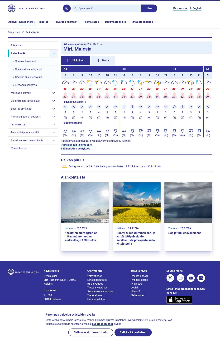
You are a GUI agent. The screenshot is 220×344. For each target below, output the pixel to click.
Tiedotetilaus (94, 295)
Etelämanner (137, 295)
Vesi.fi (134, 287)
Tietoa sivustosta (97, 287)
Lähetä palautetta (97, 279)
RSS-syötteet (95, 283)
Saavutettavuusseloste (100, 291)
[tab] (75, 60)
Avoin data (136, 283)
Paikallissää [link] (32, 32)
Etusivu (12, 21)
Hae (149, 8)
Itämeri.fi (135, 291)
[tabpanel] (136, 101)
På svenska (180, 8)
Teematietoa (91, 21)
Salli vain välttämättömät (91, 332)
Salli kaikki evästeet (133, 332)
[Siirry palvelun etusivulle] (33, 8)
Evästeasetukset (96, 299)
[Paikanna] (67, 8)
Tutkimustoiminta (115, 21)
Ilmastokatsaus (139, 279)
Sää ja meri (26, 21)
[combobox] (108, 8)
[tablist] (136, 60)
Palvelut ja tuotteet (65, 21)
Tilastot (43, 21)
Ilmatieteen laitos (142, 21)
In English (195, 8)
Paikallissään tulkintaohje (76, 144)
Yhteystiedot (94, 275)
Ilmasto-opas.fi (139, 275)
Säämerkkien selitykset (75, 148)
